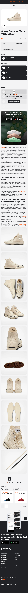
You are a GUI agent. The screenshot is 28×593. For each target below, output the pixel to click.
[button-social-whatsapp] (15, 482)
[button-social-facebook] (12, 482)
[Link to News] (4, 6)
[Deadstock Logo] (14, 6)
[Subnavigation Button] (2, 6)
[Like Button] (26, 38)
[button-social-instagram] (10, 482)
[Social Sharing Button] (9, 479)
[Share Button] (20, 38)
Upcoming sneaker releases (12, 489)
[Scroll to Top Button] (25, 518)
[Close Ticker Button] (26, 2)
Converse (3, 147)
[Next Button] (6, 506)
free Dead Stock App (22, 224)
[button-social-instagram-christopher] (7, 482)
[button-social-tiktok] (18, 482)
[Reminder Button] (23, 38)
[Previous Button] (2, 506)
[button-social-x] (20, 482)
